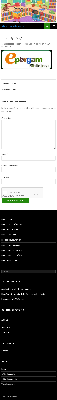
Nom (4, 154)
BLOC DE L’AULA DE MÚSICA (11, 255)
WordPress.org (8, 384)
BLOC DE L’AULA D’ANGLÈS (11, 260)
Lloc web (5, 177)
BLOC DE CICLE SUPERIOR (11, 240)
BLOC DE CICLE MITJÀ (9, 235)
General (4, 350)
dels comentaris (10, 379)
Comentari (6, 118)
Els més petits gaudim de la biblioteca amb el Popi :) (23, 294)
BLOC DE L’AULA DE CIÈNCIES (12, 250)
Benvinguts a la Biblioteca (12, 299)
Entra (3, 369)
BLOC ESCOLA (6, 219)
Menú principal (53, 26)
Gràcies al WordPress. (9, 397)
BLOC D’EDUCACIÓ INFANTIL (12, 224)
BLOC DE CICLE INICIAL (10, 230)
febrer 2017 (6, 332)
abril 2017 (5, 327)
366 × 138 (28, 44)
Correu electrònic (10, 165)
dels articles (8, 374)
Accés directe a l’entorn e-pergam (16, 289)
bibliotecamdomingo (12, 26)
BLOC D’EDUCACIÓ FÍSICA (11, 245)
